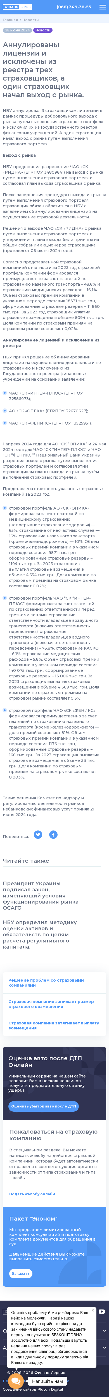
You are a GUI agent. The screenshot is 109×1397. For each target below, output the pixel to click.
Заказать (21, 1273)
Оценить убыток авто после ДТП (43, 1106)
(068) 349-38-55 (74, 7)
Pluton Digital (50, 1389)
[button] (16, 1381)
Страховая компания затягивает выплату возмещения (53, 1026)
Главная (10, 20)
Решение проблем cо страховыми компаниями (46, 983)
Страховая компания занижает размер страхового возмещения (51, 1004)
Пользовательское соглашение (36, 1381)
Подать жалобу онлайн (32, 1194)
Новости (30, 20)
